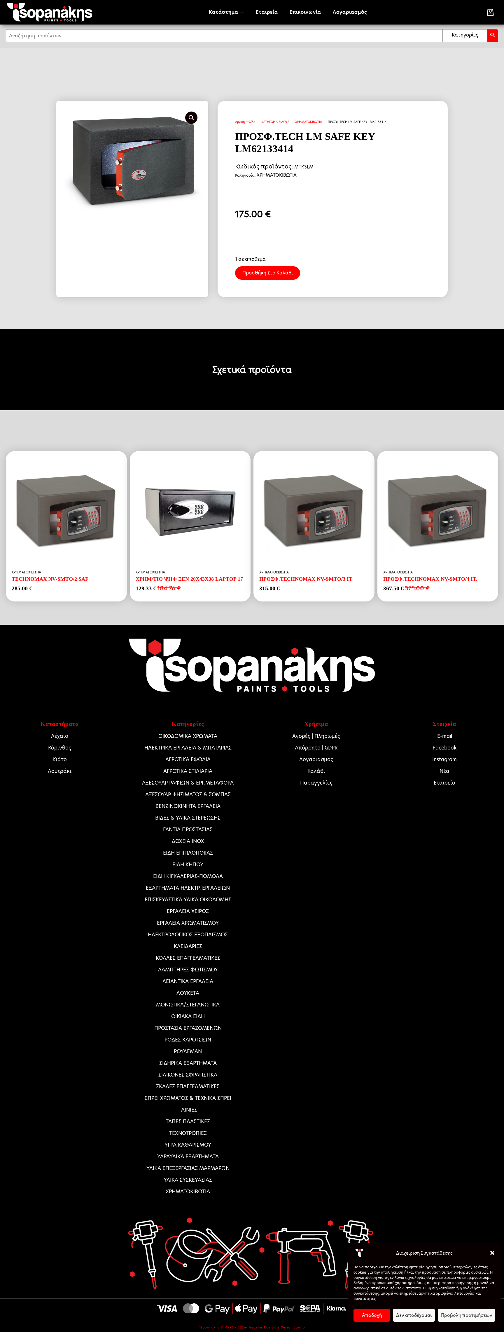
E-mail (444, 736)
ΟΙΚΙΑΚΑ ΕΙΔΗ (188, 1016)
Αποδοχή (372, 1315)
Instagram (444, 759)
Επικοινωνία (305, 12)
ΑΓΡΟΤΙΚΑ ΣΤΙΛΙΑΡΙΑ (187, 771)
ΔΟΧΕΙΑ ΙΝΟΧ (188, 841)
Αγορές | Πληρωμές (316, 736)
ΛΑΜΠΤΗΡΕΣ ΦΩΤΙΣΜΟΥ (188, 969)
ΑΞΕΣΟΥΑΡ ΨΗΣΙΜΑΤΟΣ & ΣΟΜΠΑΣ (188, 794)
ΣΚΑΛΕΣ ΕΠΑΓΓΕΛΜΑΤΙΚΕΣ (188, 1086)
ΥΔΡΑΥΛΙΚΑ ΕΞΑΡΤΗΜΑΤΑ (188, 1156)
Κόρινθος (59, 747)
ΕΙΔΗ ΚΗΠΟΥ (187, 864)
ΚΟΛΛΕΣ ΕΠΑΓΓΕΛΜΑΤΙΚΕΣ (188, 957)
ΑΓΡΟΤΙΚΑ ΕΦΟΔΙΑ (188, 759)
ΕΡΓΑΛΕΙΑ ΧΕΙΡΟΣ (188, 911)
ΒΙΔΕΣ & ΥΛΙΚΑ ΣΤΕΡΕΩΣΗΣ (187, 817)
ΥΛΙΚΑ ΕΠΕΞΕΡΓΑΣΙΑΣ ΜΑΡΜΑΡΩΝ (188, 1168)
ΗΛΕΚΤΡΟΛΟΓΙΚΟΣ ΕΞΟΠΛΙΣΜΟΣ (188, 934)
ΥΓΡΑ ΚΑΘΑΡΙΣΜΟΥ (187, 1144)
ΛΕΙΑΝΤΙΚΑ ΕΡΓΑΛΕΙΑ (187, 981)
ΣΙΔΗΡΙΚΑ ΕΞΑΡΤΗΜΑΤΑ (188, 1063)
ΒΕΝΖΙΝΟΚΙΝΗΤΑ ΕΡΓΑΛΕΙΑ (187, 806)
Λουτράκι (59, 771)
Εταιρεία (267, 12)
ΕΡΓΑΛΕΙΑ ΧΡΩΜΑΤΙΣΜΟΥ (188, 922)
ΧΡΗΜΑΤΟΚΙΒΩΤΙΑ (308, 122)
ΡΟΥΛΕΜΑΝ (188, 1051)
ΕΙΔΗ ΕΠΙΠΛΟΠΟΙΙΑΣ (188, 852)
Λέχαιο (59, 736)
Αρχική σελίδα (245, 122)
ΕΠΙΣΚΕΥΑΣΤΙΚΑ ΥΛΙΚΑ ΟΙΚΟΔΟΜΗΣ (188, 899)
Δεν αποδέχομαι (414, 1315)
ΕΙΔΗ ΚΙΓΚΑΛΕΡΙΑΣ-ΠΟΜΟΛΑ (188, 876)
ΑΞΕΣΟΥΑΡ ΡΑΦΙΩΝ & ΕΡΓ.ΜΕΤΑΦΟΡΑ (188, 782)
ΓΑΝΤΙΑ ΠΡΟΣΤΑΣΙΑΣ (188, 829)
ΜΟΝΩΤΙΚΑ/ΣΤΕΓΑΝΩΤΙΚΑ (188, 1004)
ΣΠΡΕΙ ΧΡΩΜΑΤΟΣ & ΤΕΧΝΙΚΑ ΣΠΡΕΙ (188, 1098)
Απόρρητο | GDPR (316, 747)
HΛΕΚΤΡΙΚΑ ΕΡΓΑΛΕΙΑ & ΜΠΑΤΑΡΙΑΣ (188, 747)
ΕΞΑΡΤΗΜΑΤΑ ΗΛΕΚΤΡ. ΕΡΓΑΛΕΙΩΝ (188, 887)
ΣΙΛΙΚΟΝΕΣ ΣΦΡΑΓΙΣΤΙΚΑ (187, 1074)
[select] (465, 35)
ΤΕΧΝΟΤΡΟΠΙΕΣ (188, 1133)
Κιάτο (59, 759)
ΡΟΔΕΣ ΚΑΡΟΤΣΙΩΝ (187, 1039)
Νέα (444, 771)
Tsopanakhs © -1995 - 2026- (224, 1327)
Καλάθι (316, 771)
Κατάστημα (223, 12)
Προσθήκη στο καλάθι (267, 272)
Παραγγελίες (316, 782)
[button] (492, 1253)
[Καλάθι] (490, 12)
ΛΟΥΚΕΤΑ (187, 993)
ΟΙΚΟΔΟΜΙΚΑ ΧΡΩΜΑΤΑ (187, 736)
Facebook (444, 747)
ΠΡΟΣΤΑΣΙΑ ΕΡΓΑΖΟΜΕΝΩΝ (188, 1028)
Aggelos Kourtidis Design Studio (277, 1327)
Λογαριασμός (350, 12)
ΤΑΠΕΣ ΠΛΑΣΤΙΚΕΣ (188, 1121)
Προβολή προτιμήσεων (466, 1315)
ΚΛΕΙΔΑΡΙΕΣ (188, 946)
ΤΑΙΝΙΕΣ (187, 1109)
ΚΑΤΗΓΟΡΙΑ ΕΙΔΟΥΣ (275, 122)
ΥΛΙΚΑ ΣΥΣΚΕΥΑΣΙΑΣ (188, 1179)
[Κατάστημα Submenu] (244, 12)
